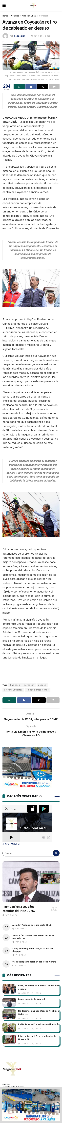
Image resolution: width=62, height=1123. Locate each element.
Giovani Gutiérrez (13, 690)
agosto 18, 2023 (40, 36)
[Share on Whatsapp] (19, 86)
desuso (42, 685)
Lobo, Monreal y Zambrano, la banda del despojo (32, 950)
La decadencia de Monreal (31, 999)
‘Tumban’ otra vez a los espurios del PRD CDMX (18, 908)
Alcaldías (15, 16)
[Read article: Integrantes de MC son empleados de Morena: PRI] (9, 1039)
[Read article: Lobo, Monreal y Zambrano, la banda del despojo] (9, 989)
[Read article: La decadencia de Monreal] (9, 1002)
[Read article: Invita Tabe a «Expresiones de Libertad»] (9, 1027)
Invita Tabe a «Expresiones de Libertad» (38, 1024)
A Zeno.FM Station (11, 844)
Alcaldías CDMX (29, 16)
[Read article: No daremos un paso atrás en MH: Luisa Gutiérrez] (9, 1014)
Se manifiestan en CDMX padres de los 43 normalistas (33, 936)
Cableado (15, 685)
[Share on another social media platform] (54, 86)
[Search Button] (56, 853)
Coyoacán (43, 16)
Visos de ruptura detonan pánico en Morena (34, 961)
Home (5, 16)
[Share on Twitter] (42, 86)
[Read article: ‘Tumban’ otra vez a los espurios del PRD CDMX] (31, 881)
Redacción (19, 36)
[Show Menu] (4, 5)
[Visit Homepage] (33, 5)
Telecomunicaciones (37, 690)
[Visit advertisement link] (31, 1105)
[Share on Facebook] (31, 86)
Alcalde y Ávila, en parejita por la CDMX (31, 924)
